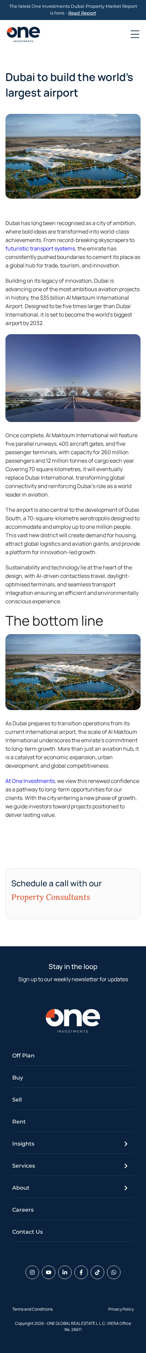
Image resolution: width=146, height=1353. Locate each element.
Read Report (82, 13)
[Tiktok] (97, 1272)
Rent (19, 1121)
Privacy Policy (121, 1309)
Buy (17, 1077)
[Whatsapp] (114, 1272)
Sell (17, 1099)
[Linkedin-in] (65, 1272)
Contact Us (27, 1232)
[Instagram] (32, 1272)
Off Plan (23, 1055)
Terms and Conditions (32, 1309)
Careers (23, 1210)
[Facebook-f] (81, 1272)
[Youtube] (48, 1272)
